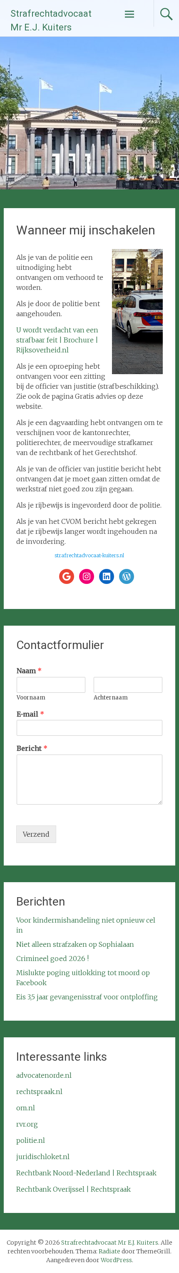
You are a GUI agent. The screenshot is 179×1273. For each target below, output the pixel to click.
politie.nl (30, 1140)
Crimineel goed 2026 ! (52, 958)
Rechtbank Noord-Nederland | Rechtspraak (86, 1173)
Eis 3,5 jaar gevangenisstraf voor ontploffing (87, 997)
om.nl (25, 1108)
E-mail (30, 714)
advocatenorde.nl (44, 1075)
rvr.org (27, 1124)
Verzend (36, 834)
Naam (29, 671)
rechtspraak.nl (39, 1091)
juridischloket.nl (43, 1156)
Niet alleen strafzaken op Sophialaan (75, 944)
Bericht (32, 748)
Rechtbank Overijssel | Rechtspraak (73, 1189)
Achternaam (111, 697)
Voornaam (31, 697)
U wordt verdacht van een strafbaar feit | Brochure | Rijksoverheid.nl (57, 340)
